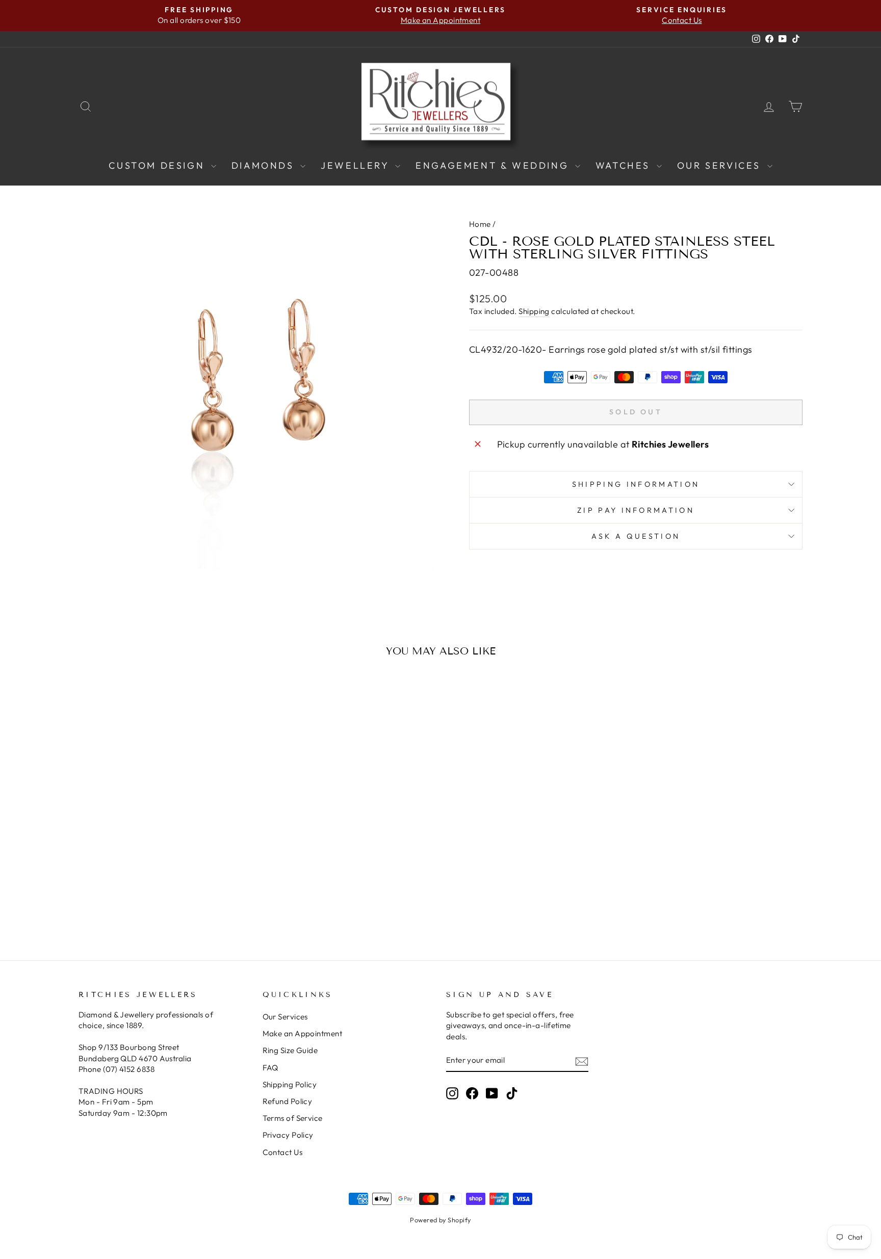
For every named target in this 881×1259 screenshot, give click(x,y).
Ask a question (635, 536)
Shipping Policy (290, 1084)
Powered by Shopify (440, 1220)
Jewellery (357, 165)
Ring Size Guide (290, 1050)
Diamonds (264, 165)
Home (480, 224)
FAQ (270, 1067)
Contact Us (283, 1152)
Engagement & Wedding (494, 165)
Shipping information (635, 484)
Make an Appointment (303, 1033)
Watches (624, 165)
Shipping (534, 311)
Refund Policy (288, 1101)
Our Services (721, 165)
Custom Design (158, 165)
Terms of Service (293, 1118)
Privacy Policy (288, 1135)
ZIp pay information (635, 510)
